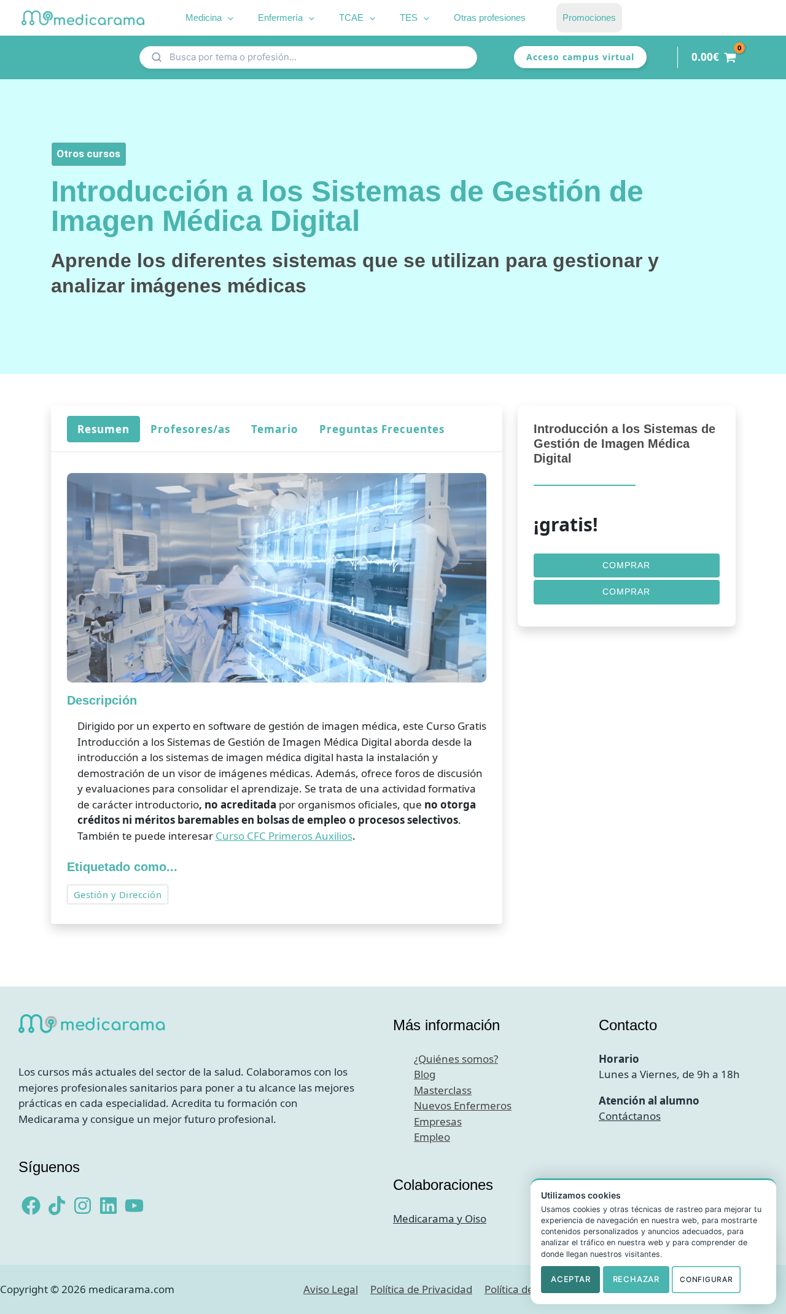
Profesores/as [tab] (190, 428)
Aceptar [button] (570, 1279)
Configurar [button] (706, 1279)
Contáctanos (630, 1116)
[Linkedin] (108, 1205)
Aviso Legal (330, 1289)
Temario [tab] (274, 428)
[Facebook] (31, 1205)
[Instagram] (82, 1205)
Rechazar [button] (636, 1279)
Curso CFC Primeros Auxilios (283, 836)
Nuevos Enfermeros (463, 1105)
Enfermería (280, 17)
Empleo (432, 1137)
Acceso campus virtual (580, 57)
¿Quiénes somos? (456, 1059)
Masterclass (443, 1090)
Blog (424, 1074)
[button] (227, 18)
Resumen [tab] (103, 428)
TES (409, 17)
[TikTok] (56, 1205)
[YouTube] (134, 1205)
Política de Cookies (529, 1289)
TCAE (351, 17)
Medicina (203, 17)
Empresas (438, 1121)
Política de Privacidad (421, 1289)
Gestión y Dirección (117, 894)
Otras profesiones (490, 17)
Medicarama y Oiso (439, 1218)
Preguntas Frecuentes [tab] (381, 428)
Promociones (589, 17)
